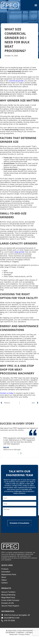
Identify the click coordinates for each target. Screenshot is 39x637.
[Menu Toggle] (35, 5)
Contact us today (6, 393)
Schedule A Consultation (19, 523)
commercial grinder (16, 81)
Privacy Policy (24, 634)
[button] (20, 453)
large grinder (20, 252)
